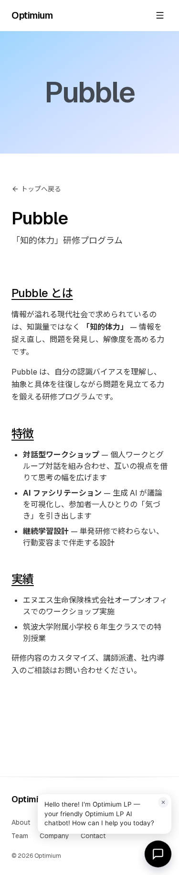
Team (19, 835)
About (20, 822)
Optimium (32, 15)
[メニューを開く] (160, 15)
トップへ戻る (41, 189)
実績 (22, 579)
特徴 (22, 433)
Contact (93, 835)
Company (54, 835)
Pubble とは (42, 293)
